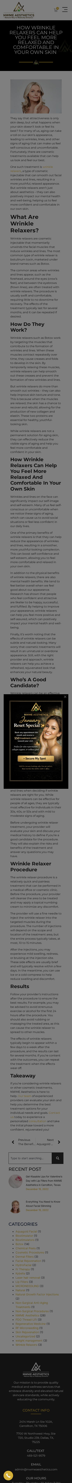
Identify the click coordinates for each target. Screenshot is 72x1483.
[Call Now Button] (8, 1475)
